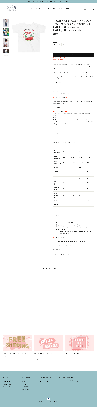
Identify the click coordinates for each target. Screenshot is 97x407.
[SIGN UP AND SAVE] (79, 343)
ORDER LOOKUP (63, 8)
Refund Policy (7, 387)
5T (67, 44)
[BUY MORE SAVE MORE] (48, 343)
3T (59, 44)
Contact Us (6, 381)
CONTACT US (50, 8)
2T (55, 44)
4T (63, 44)
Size (54, 41)
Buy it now (73, 54)
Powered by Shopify (54, 401)
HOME (30, 8)
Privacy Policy (7, 384)
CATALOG (38, 8)
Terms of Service (8, 390)
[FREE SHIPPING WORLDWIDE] (17, 343)
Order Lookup (44, 381)
